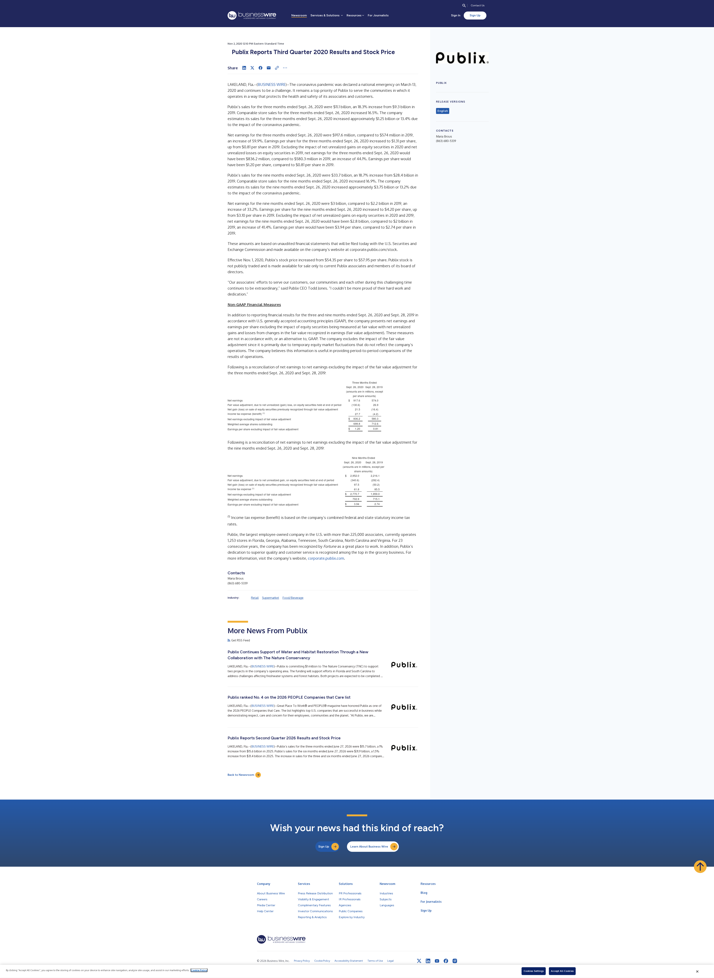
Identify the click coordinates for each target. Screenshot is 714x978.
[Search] (464, 5)
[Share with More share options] (285, 68)
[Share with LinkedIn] (244, 68)
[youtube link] (437, 961)
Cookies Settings (534, 970)
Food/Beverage (292, 598)
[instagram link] (455, 961)
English (443, 111)
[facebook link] (446, 961)
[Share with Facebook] (260, 68)
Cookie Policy (199, 970)
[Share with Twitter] (252, 68)
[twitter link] (419, 961)
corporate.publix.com (326, 558)
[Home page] (252, 15)
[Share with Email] (269, 68)
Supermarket (270, 598)
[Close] (697, 971)
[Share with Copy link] (277, 68)
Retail (255, 598)
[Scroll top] (700, 866)
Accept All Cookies (562, 970)
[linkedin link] (428, 961)
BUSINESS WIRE (272, 84)
